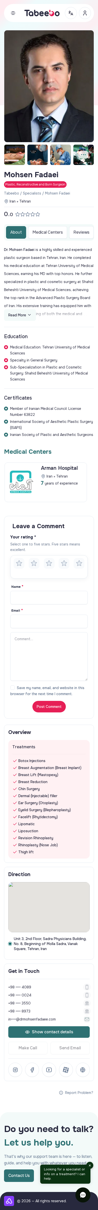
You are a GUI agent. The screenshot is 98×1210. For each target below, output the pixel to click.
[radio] (19, 563)
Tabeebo (11, 193)
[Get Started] (85, 13)
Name (17, 587)
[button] (82, 1194)
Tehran (25, 201)
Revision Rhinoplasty (35, 838)
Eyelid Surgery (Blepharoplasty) (44, 810)
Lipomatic (26, 824)
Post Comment (49, 706)
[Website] (83, 1070)
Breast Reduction (32, 782)
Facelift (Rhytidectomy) (38, 817)
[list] (49, 484)
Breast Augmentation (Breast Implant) (49, 768)
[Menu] (13, 13)
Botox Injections (31, 761)
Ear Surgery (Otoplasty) (38, 803)
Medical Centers (47, 232)
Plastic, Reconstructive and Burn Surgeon (35, 184)
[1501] (60, 154)
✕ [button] (89, 1165)
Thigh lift (26, 852)
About (16, 232)
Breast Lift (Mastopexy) (38, 775)
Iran (13, 201)
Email (17, 610)
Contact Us (19, 1175)
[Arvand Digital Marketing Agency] (9, 1201)
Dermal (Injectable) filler (37, 796)
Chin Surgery (29, 789)
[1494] (37, 154)
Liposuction (28, 831)
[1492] (14, 154)
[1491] (83, 154)
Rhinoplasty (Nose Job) (38, 845)
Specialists (32, 193)
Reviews (81, 232)
